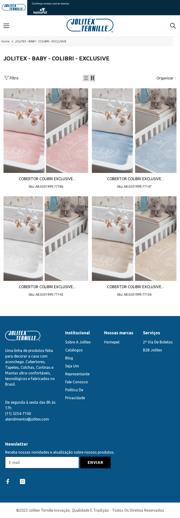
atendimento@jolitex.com (27, 419)
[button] (86, 78)
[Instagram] (22, 481)
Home (5, 41)
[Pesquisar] (172, 25)
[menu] (6, 26)
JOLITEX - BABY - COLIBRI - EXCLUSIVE (40, 41)
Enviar (95, 462)
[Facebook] (7, 481)
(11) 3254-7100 (18, 413)
